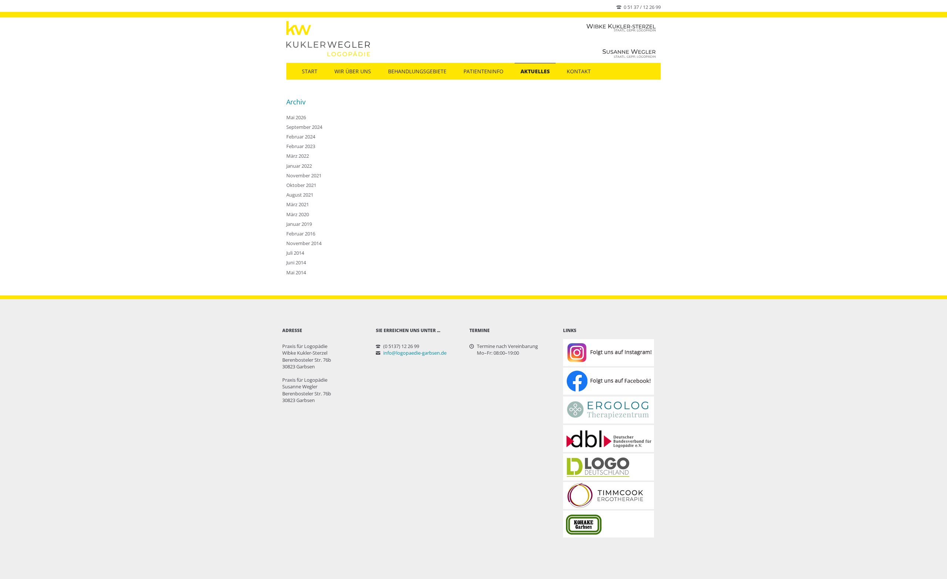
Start (309, 71)
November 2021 (303, 175)
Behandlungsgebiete (417, 71)
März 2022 (297, 156)
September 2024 (304, 127)
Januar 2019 (299, 224)
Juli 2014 (295, 253)
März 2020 (297, 214)
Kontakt (579, 71)
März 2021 (297, 204)
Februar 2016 (300, 233)
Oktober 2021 (301, 185)
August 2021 (299, 194)
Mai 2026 (296, 117)
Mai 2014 (296, 272)
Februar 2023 (300, 146)
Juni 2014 (296, 262)
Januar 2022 (299, 166)
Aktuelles (535, 71)
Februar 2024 (300, 136)
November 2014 (303, 243)
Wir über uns (352, 71)
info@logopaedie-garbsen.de (414, 352)
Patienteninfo (483, 71)
